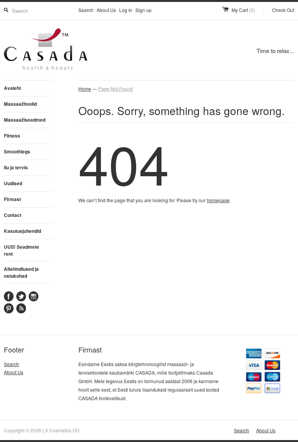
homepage (218, 200)
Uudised (13, 183)
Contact (12, 215)
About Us (106, 10)
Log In (125, 10)
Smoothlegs (17, 151)
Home (84, 88)
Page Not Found (115, 88)
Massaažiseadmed (24, 119)
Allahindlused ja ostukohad (21, 272)
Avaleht (12, 87)
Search (86, 10)
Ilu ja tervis (16, 167)
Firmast (12, 199)
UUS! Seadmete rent (21, 250)
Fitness (12, 135)
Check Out (283, 10)
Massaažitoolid (20, 103)
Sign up (143, 10)
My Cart (243, 10)
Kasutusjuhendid (22, 230)
